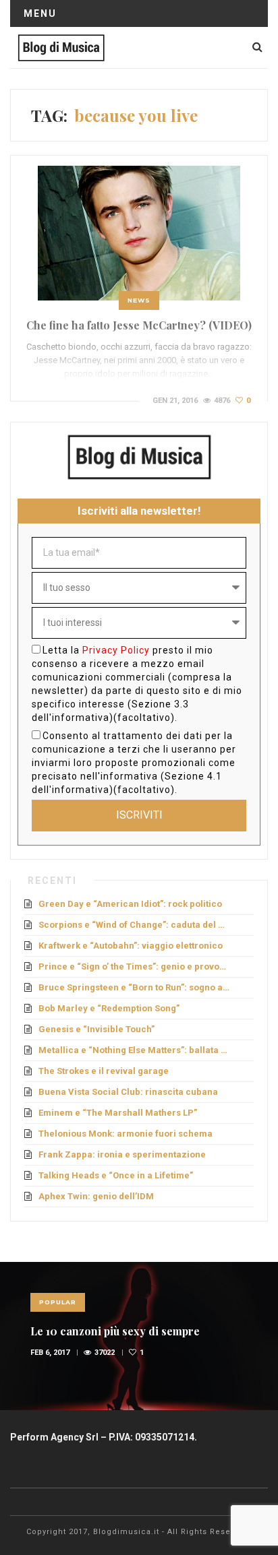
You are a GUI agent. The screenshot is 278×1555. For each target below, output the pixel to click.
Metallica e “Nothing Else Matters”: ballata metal (134, 1050)
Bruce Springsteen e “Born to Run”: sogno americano (134, 987)
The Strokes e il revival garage (103, 1071)
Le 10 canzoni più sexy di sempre (115, 1331)
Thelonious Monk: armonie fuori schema (125, 1134)
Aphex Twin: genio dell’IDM (96, 1196)
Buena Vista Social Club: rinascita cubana (128, 1092)
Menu (40, 13)
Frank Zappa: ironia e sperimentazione (122, 1154)
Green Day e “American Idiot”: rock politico (130, 904)
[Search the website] (257, 46)
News (139, 300)
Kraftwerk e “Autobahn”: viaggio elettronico (130, 946)
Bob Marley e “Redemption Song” (108, 1008)
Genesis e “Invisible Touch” (96, 1029)
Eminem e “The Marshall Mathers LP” (117, 1113)
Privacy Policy (116, 650)
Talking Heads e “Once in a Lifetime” (115, 1175)
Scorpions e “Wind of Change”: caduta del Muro (134, 925)
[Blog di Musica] (61, 47)
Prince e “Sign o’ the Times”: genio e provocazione (134, 966)
